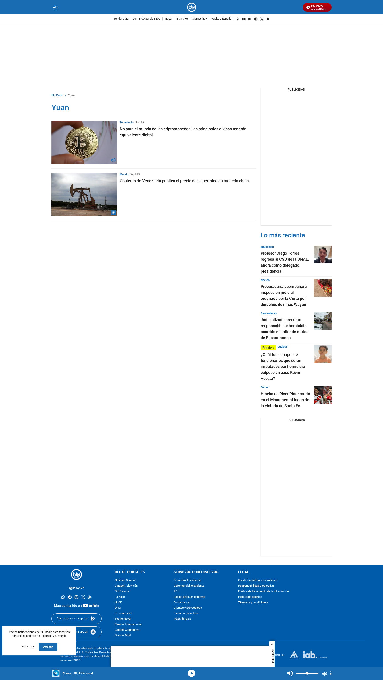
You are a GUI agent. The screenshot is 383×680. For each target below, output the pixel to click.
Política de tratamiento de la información (263, 591)
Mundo (124, 174)
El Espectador (123, 613)
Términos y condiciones (253, 602)
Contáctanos (182, 602)
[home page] (191, 7)
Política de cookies (250, 596)
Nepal (168, 18)
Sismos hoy (199, 18)
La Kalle (120, 596)
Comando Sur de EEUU (146, 18)
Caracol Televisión (126, 585)
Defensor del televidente (189, 585)
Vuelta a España (221, 18)
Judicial (282, 346)
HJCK (118, 602)
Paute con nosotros (186, 613)
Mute (290, 673)
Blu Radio (57, 95)
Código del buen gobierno (189, 596)
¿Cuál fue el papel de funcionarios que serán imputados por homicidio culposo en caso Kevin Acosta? (283, 366)
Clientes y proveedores (188, 607)
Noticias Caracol (125, 580)
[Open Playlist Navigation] (331, 673)
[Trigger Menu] (55, 7)
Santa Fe (182, 18)
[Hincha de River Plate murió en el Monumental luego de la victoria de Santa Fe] (323, 395)
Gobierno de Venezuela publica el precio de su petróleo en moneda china (184, 180)
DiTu (118, 607)
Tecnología (127, 122)
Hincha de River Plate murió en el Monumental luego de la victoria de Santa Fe (285, 399)
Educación (267, 246)
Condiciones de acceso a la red (257, 580)
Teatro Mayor (123, 618)
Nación (265, 280)
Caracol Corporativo (127, 629)
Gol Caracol (122, 591)
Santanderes (269, 313)
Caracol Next (123, 635)
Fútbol (264, 387)
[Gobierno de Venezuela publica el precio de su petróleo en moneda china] (84, 194)
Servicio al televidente (187, 580)
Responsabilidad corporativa (256, 585)
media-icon (191, 673)
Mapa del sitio (182, 618)
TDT (176, 591)
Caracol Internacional (128, 624)
